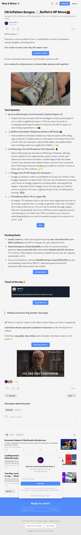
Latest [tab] (12, 435)
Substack (31, 531)
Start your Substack (35, 526)
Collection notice (54, 521)
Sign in (74, 4)
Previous (12, 396)
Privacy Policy (55, 490)
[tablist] (13, 410)
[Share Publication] (57, 4)
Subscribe (64, 4)
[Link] (1, 110)
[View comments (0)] (13, 29)
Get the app (50, 526)
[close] (59, 457)
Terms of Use (50, 488)
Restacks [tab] (17, 410)
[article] (40, 445)
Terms (46, 521)
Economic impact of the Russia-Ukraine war (25, 440)
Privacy (40, 521)
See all (8, 491)
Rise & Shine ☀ (13, 22)
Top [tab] (7, 435)
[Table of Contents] (2, 267)
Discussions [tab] (19, 435)
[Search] (52, 4)
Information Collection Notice (40, 490)
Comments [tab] (9, 410)
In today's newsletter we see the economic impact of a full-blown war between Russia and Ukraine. (31, 444)
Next (70, 396)
